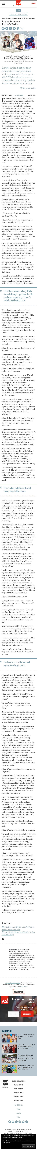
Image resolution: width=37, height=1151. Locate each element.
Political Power (18, 1093)
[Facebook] (3, 28)
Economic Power (18, 1096)
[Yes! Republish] (18, 29)
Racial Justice (18, 1085)
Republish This (18, 992)
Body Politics (18, 1089)
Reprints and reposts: (12, 983)
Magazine (18, 1113)
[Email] (10, 28)
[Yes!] (18, 3)
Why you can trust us (28, 88)
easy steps (23, 986)
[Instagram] (16, 1121)
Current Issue (18, 1100)
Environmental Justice (18, 1081)
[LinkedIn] (23, 1121)
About (18, 1109)
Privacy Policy (6, 1142)
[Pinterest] (19, 1121)
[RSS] (26, 1121)
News (18, 11)
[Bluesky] (14, 28)
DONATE (33, 3)
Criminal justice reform (18, 14)
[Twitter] (6, 28)
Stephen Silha (7, 95)
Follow (18, 1117)
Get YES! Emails (19, 1105)
